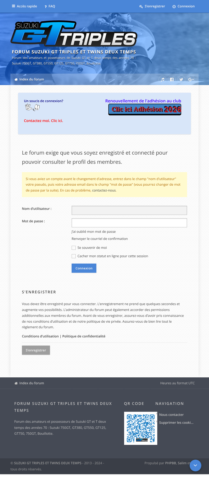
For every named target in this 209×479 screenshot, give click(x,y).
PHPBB (170, 463)
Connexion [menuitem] (186, 6)
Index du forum (31, 383)
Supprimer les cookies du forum (177, 422)
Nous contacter (171, 414)
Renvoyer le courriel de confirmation (100, 238)
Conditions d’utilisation (40, 336)
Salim (182, 463)
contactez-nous (104, 190)
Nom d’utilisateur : (36, 208)
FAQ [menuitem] (51, 6)
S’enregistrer (36, 350)
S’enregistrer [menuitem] (154, 6)
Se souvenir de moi (92, 247)
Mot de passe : (33, 221)
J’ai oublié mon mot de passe (94, 231)
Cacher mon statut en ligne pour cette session (112, 256)
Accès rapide (27, 6)
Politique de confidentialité (83, 336)
